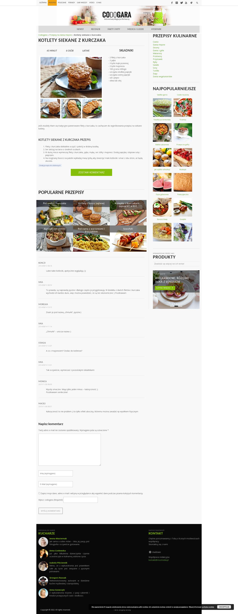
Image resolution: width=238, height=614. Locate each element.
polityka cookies (208, 607)
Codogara (42, 35)
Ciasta (155, 41)
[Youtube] (186, 3)
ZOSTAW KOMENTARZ (91, 172)
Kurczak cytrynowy (54, 229)
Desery (156, 47)
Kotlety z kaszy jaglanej (91, 203)
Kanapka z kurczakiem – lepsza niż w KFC (128, 205)
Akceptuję (224, 607)
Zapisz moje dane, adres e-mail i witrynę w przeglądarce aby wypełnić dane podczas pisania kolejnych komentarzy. (92, 493)
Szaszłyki (128, 229)
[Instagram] (176, 3)
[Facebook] (172, 3)
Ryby (155, 62)
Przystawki (157, 59)
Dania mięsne (159, 44)
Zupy (155, 73)
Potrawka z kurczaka (54, 203)
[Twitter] (181, 3)
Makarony (157, 53)
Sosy (155, 67)
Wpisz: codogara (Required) (50, 500)
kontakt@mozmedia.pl (159, 560)
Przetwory (157, 56)
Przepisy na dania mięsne (60, 35)
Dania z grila (158, 50)
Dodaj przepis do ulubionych (50, 165)
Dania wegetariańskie (162, 76)
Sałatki (156, 65)
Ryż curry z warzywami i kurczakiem (91, 230)
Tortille (156, 70)
